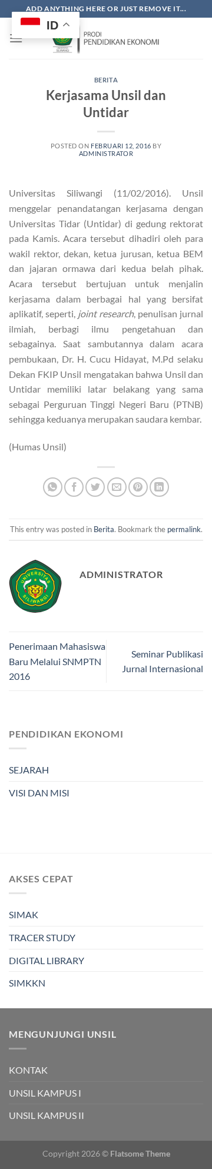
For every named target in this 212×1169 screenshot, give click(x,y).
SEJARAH (29, 769)
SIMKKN (27, 982)
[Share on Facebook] (74, 487)
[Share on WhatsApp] (52, 487)
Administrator (106, 153)
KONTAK (28, 1069)
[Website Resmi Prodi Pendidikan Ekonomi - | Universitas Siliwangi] (106, 38)
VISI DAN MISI (39, 792)
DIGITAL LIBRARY (46, 960)
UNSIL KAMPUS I (45, 1092)
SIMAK (23, 914)
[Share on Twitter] (95, 487)
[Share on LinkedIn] (159, 487)
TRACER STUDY (42, 937)
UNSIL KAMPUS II (46, 1115)
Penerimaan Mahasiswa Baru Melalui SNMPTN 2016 (57, 661)
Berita (106, 80)
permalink (184, 529)
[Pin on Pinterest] (138, 487)
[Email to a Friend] (117, 487)
